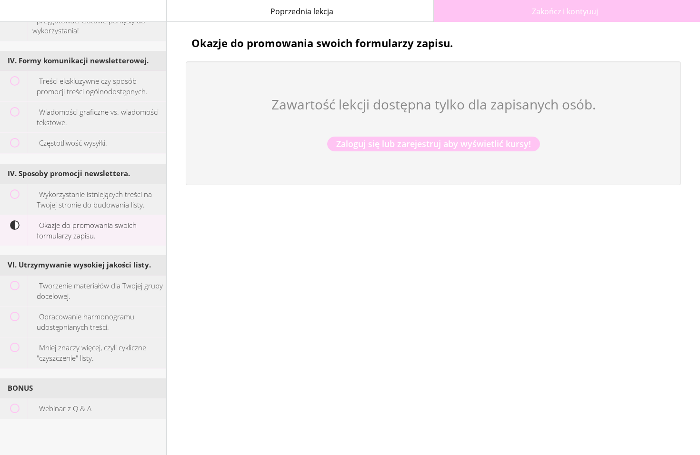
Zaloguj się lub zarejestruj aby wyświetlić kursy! (433, 143)
